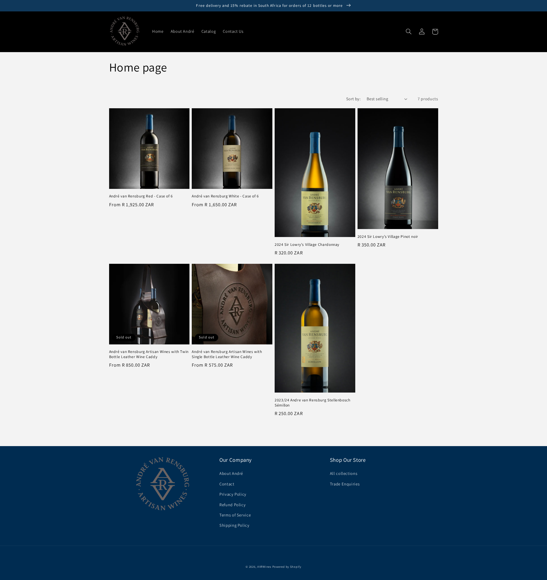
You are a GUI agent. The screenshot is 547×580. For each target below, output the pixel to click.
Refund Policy (232, 504)
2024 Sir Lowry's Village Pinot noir (388, 236)
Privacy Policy (232, 494)
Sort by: (353, 98)
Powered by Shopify (286, 567)
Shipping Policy (234, 525)
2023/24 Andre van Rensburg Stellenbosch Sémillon (312, 403)
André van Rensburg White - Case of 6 (225, 196)
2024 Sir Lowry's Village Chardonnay (307, 244)
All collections (343, 473)
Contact (226, 484)
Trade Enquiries (345, 484)
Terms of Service (235, 515)
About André (231, 473)
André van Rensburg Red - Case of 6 (141, 196)
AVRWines (264, 567)
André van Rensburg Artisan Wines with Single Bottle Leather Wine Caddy (227, 354)
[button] (408, 31)
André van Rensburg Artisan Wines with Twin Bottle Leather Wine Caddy (149, 354)
